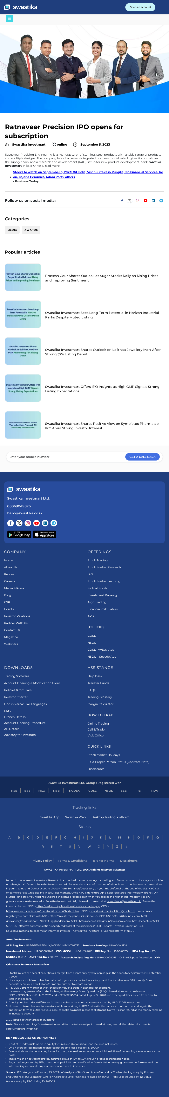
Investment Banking (102, 595)
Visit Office (95, 735)
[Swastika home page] (20, 7)
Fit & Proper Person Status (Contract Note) (118, 762)
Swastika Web (75, 817)
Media (12, 229)
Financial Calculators (103, 609)
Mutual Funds (97, 588)
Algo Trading (97, 602)
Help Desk (95, 676)
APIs (91, 616)
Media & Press (14, 588)
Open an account (140, 7)
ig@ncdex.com (60, 920)
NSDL (92, 642)
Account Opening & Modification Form (32, 683)
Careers (9, 581)
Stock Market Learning (104, 581)
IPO (90, 574)
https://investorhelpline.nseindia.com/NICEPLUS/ (80, 916)
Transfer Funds (98, 683)
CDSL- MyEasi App (101, 649)
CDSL (92, 636)
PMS (7, 711)
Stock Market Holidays (104, 755)
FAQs (91, 690)
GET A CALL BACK (142, 457)
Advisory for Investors (20, 735)
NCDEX (74, 791)
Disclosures (96, 769)
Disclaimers (128, 861)
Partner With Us (16, 623)
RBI (139, 791)
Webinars (11, 644)
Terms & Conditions (72, 861)
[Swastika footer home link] (23, 489)
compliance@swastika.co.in (124, 901)
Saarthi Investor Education (120, 925)
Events (9, 609)
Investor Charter (16, 697)
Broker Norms (103, 861)
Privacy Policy (42, 861)
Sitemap (119, 869)
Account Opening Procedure (25, 723)
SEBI (124, 791)
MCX (41, 791)
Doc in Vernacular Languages (25, 704)
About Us (11, 567)
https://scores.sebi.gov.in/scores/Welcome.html (108, 920)
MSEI (56, 791)
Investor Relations (17, 616)
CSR (7, 602)
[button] (162, 7)
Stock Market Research (104, 567)
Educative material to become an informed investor (38, 930)
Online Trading (98, 723)
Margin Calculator (101, 704)
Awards (31, 229)
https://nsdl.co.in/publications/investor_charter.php (68, 906)
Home (8, 560)
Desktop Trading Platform (110, 817)
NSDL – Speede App (102, 656)
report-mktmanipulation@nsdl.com (112, 911)
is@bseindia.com (129, 916)
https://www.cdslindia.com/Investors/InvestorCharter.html (42, 911)
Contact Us (12, 630)
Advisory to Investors (86, 930)
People (9, 574)
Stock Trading (98, 560)
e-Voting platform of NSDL (117, 930)
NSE (14, 791)
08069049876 (19, 506)
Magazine (11, 637)
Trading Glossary (100, 697)
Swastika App (49, 817)
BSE (27, 791)
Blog (7, 595)
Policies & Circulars (18, 690)
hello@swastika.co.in (24, 513)
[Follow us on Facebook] (10, 523)
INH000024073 (106, 957)
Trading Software (16, 676)
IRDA (154, 791)
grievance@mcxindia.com (22, 920)
